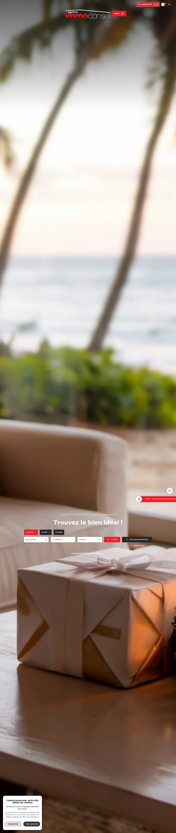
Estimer (59, 532)
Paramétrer (13, 824)
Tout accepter (31, 824)
